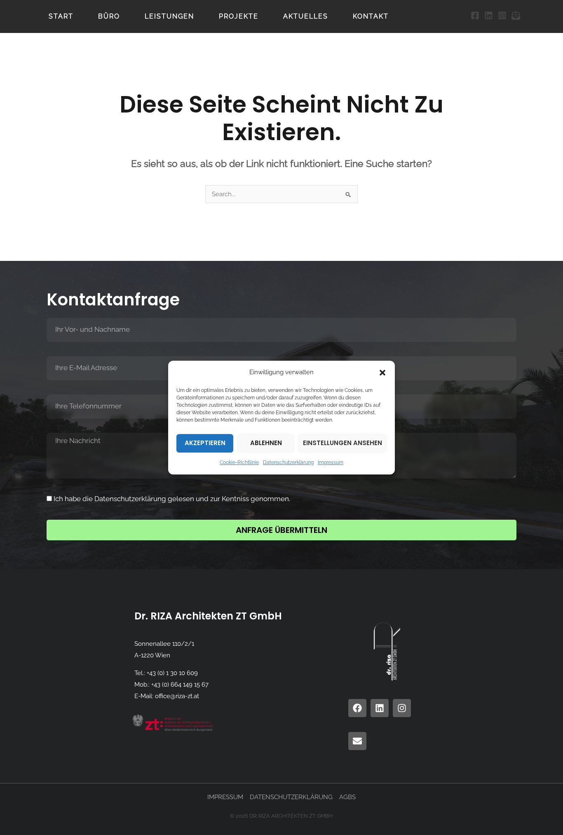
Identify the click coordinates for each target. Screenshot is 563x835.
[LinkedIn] (488, 15)
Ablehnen (266, 443)
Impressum (330, 462)
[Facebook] (475, 15)
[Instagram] (502, 15)
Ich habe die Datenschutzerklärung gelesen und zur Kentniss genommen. (172, 499)
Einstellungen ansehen (342, 443)
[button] (382, 372)
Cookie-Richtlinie (239, 462)
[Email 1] (515, 15)
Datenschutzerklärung (288, 462)
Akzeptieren (205, 443)
